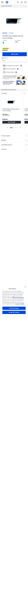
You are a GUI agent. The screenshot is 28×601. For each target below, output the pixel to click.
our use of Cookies (19, 304)
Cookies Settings (14, 308)
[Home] (7, 2)
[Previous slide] (7, 127)
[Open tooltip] (21, 66)
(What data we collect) (18, 297)
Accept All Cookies (14, 312)
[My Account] (21, 2)
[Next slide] (20, 127)
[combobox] (13, 93)
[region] (14, 300)
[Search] (18, 2)
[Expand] (14, 21)
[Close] (25, 286)
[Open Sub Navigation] (2, 2)
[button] (14, 90)
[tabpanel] (14, 113)
